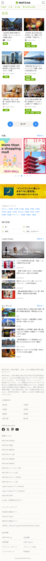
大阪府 (25, 405)
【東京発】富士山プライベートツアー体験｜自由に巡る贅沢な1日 (33, 68)
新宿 (34, 215)
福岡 (27, 212)
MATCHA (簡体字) (8, 463)
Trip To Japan (10, 73)
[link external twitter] (8, 430)
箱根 (9, 215)
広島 (15, 212)
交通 (18, 7)
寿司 (32, 209)
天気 (4, 212)
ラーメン (17, 215)
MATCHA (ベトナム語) (10, 473)
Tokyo (21, 212)
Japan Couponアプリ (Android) (13, 491)
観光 (4, 7)
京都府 (4, 409)
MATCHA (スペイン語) (10, 482)
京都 (16, 209)
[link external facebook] (4, 430)
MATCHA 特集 (30, 7)
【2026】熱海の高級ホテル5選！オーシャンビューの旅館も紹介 (12, 35)
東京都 (4, 405)
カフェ (5, 209)
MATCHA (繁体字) (8, 450)
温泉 (27, 209)
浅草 (11, 209)
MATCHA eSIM (7, 495)
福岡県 (4, 414)
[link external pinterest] (13, 430)
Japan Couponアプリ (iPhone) (13, 486)
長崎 (4, 215)
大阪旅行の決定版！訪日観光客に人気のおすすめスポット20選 (11, 68)
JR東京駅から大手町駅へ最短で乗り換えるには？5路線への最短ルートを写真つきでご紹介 (30, 331)
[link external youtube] (18, 430)
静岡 (23, 215)
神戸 (38, 212)
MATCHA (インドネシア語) (11, 468)
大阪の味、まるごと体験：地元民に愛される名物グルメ (11, 101)
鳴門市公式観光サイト (10, 521)
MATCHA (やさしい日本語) (11, 477)
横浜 (29, 215)
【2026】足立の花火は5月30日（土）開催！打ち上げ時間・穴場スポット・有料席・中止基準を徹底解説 (33, 37)
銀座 (9, 212)
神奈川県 (5, 418)
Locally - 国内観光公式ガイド (12, 500)
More (40, 135)
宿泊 (38, 209)
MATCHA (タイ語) (8, 454)
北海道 (25, 409)
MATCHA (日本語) (8, 441)
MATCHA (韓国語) (8, 459)
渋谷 (32, 212)
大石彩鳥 (8, 40)
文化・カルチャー (32, 231)
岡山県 (25, 418)
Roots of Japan (7, 516)
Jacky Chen (31, 40)
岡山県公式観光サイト (10, 512)
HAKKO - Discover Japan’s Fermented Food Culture (21, 525)
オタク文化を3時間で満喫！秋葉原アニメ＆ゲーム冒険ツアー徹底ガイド (33, 101)
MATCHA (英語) (7, 445)
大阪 (22, 209)
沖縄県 (25, 414)
